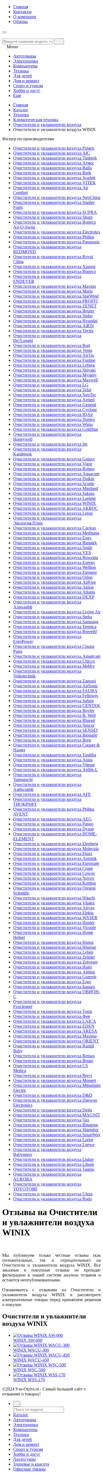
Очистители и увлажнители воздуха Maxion (54, 286)
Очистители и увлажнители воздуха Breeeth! (55, 631)
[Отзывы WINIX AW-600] (38, 1335)
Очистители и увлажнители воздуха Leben (53, 952)
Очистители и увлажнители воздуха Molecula (56, 848)
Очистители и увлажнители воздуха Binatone (55, 1124)
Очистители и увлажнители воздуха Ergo (52, 981)
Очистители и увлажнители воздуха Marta (53, 291)
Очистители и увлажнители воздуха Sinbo (53, 316)
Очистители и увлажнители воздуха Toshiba (54, 755)
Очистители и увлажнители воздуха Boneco (54, 271)
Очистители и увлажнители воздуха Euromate (56, 863)
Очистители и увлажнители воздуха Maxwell (55, 380)
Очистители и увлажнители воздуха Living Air (57, 611)
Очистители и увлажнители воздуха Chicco (54, 661)
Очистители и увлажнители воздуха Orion (53, 577)
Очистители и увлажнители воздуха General (54, 404)
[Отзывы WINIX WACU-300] (41, 1345)
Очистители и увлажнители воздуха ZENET (55, 306)
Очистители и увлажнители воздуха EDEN (53, 1026)
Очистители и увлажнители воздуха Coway (54, 873)
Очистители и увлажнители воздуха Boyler (53, 710)
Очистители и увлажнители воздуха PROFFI (55, 301)
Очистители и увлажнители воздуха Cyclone (55, 409)
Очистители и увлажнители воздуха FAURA (55, 690)
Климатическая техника (35, 119)
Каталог (20, 109)
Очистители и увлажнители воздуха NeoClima (56, 197)
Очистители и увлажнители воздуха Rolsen (53, 468)
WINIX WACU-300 (31, 1350)
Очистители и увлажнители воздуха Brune (53, 1060)
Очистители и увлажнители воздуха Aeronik (55, 858)
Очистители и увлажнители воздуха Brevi (52, 1075)
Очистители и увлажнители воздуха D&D (52, 1095)
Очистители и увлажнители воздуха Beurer (53, 311)
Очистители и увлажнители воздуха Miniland (55, 488)
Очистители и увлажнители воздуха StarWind (56, 296)
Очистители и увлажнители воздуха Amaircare (57, 656)
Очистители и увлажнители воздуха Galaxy (54, 459)
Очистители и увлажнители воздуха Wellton (54, 567)
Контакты (22, 11)
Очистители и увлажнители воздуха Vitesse (54, 764)
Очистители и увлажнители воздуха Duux (52, 853)
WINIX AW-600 (27, 1340)
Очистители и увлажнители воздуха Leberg (54, 365)
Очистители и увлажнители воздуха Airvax (53, 907)
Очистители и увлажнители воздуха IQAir (53, 414)
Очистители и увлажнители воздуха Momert (54, 1080)
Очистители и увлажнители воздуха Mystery (55, 375)
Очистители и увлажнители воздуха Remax (54, 1055)
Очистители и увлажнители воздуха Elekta (53, 912)
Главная (20, 6)
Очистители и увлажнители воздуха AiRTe (53, 325)
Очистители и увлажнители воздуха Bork (52, 172)
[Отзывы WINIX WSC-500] (39, 1365)
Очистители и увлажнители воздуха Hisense (54, 947)
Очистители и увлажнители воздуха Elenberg (55, 843)
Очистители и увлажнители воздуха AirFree (54, 582)
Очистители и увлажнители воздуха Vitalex (54, 903)
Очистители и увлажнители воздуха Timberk (55, 158)
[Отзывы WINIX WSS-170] (39, 1374)
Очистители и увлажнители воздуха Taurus (53, 1169)
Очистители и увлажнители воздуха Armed (53, 399)
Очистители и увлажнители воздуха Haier (52, 967)
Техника (21, 114)
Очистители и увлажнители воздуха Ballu (52, 168)
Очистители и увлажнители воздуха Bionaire (55, 735)
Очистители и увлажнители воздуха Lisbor (53, 1159)
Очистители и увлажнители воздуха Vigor (52, 463)
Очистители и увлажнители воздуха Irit (50, 444)
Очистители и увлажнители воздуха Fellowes (55, 695)
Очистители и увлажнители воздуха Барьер (54, 986)
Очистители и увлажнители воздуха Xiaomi (54, 266)
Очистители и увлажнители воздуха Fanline (54, 360)
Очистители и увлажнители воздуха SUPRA (55, 212)
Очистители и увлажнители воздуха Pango (53, 824)
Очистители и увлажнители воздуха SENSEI (55, 730)
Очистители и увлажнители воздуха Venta (52, 350)
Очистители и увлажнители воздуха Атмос (53, 163)
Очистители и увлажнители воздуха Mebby (54, 666)
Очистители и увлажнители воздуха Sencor (53, 725)
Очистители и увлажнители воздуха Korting (54, 883)
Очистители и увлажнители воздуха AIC (51, 153)
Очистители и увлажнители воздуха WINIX (54, 503)
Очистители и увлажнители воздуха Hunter (53, 922)
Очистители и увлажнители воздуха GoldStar (55, 429)
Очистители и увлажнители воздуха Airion (53, 587)
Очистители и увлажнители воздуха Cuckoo (54, 528)
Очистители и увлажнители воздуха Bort (51, 345)
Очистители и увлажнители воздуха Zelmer (54, 957)
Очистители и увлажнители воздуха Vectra (53, 330)
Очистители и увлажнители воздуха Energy (54, 562)
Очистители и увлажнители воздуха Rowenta (55, 557)
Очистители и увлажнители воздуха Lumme (54, 498)
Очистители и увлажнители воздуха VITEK (54, 182)
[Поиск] (16, 1404)
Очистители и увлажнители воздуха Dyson (53, 829)
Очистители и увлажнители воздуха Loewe (53, 1144)
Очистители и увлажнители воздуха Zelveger (55, 962)
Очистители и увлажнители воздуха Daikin (53, 478)
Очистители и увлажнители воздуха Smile (52, 547)
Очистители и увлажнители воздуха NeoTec (54, 394)
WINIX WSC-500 (29, 1369)
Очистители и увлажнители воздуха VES (52, 552)
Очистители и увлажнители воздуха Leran (53, 513)
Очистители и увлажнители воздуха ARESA (55, 1031)
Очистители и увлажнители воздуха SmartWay (57, 1134)
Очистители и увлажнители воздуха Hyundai (55, 320)
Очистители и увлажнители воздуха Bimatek (55, 542)
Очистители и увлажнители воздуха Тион (52, 1011)
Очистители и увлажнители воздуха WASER (55, 917)
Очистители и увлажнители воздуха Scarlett (54, 177)
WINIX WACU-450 (31, 1360)
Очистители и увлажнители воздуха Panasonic (56, 242)
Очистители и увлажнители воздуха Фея (51, 1016)
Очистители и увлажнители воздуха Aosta (53, 759)
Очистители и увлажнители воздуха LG (50, 385)
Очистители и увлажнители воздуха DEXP (53, 597)
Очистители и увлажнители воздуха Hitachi (54, 898)
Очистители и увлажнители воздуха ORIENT (56, 1041)
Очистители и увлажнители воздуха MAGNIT (56, 1115)
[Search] (59, 41)
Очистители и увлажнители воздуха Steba (52, 616)
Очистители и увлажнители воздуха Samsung (55, 621)
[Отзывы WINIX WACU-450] (41, 1355)
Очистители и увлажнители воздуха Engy (52, 537)
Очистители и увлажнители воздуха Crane (53, 868)
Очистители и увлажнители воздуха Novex (53, 878)
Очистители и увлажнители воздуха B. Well (54, 715)
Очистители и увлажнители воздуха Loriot (53, 1139)
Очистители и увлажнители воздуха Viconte (54, 927)
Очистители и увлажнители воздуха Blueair (54, 720)
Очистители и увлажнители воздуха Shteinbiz (56, 1129)
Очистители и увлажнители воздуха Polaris (53, 148)
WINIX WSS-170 (29, 1379)
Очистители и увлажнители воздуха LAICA (54, 1021)
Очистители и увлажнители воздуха (47, 124)
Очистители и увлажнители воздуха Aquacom (56, 473)
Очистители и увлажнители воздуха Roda (52, 1198)
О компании (24, 16)
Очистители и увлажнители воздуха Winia (53, 424)
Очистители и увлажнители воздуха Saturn (53, 700)
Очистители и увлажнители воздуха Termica (54, 626)
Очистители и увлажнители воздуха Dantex (54, 419)
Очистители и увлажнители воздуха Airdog (54, 972)
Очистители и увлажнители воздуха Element (55, 572)
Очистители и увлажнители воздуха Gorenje (54, 976)
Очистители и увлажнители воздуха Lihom (53, 1164)
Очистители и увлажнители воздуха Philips (53, 237)
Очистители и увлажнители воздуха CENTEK (56, 705)
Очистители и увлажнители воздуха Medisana (56, 533)
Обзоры (20, 21)
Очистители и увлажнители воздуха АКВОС (55, 508)
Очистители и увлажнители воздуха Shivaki (54, 370)
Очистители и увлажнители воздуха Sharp (53, 217)
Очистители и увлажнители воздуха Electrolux (56, 232)
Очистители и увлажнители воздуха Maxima (55, 1036)
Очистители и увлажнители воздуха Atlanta (54, 592)
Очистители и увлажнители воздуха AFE (52, 794)
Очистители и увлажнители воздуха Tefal (52, 389)
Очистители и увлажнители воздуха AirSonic (55, 685)
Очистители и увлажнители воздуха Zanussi (54, 681)
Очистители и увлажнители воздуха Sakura (53, 493)
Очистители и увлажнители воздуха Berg (52, 740)
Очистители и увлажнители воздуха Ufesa (53, 1194)
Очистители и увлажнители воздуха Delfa (52, 1110)
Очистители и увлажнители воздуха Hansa (53, 942)
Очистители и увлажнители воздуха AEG (52, 819)
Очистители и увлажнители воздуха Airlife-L (55, 769)
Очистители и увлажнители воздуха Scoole (53, 483)
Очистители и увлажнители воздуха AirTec (53, 355)
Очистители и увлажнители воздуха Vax (51, 1120)
